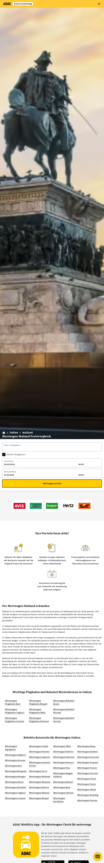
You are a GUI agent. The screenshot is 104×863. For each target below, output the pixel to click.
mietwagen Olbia (62, 746)
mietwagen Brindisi (15, 787)
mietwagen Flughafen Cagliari (14, 711)
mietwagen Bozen (14, 782)
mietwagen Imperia (39, 757)
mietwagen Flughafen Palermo (39, 720)
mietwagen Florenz (39, 751)
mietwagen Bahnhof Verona (63, 720)
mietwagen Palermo (63, 757)
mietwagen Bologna (15, 776)
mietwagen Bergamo (16, 771)
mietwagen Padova (63, 751)
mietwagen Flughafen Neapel (38, 702)
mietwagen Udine (86, 789)
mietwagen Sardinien (59, 800)
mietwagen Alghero (15, 755)
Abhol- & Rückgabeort (12, 445)
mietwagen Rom (61, 787)
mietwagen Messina (39, 782)
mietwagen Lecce (38, 771)
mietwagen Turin (86, 784)
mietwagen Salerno (63, 793)
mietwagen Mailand (39, 776)
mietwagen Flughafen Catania (14, 720)
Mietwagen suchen (52, 483)
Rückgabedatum (10, 472)
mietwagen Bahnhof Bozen (63, 702)
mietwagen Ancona (15, 760)
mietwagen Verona (87, 800)
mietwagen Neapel (39, 798)
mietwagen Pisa (61, 768)
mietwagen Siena (86, 746)
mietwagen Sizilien (87, 751)
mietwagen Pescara (63, 762)
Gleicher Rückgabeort (15, 454)
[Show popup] (101, 448)
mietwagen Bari (13, 766)
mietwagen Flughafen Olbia (37, 711)
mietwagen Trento (87, 768)
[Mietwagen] (3, 432)
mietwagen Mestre (39, 787)
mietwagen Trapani (87, 762)
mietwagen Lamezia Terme (39, 764)
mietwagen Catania (15, 798)
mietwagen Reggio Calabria (63, 775)
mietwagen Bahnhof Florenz (63, 711)
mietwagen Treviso (87, 773)
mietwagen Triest (86, 779)
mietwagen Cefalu (38, 746)
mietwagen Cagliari (15, 793)
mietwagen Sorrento (88, 757)
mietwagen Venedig (87, 795)
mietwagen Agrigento (11, 748)
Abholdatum (8, 461)
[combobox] (52, 448)
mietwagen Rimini (63, 782)
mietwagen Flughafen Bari (12, 702)
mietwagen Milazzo (39, 793)
